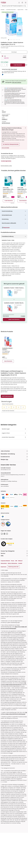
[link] (3, 524)
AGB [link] (16, 560)
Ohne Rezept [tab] (14, 52)
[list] (14, 24)
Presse (12, 560)
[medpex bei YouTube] (7, 534)
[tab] (8, 39)
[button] (11, 144)
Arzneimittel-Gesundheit (11, 9)
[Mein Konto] (19, 2)
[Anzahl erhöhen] (6, 65)
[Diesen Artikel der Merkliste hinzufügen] (26, 65)
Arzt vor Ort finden (5, 147)
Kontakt (20, 563)
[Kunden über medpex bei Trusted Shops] (8, 544)
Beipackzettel (6, 227)
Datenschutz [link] (4, 563)
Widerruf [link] (20, 560)
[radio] (2, 56)
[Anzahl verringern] (2, 65)
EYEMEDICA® (4, 119)
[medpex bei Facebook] (2, 534)
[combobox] (14, 6)
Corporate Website (5, 560)
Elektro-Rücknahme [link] (12, 563)
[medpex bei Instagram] (4, 534)
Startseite (2, 9)
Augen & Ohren (20, 9)
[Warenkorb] (22, 2)
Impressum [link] (3, 566)
